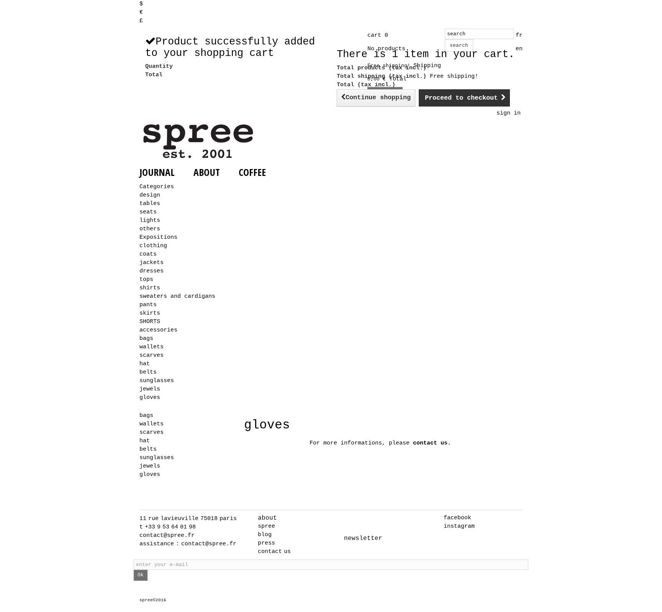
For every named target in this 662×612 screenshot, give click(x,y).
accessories (158, 330)
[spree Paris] (199, 141)
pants (148, 305)
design (149, 195)
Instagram (459, 526)
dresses (151, 271)
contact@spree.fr (167, 535)
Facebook (457, 518)
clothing (153, 246)
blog (265, 535)
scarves (151, 355)
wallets (151, 347)
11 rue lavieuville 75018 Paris (188, 518)
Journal (157, 172)
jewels (149, 389)
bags (146, 338)
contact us (274, 551)
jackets (151, 262)
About (206, 172)
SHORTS (149, 321)
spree (266, 526)
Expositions (158, 237)
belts (148, 372)
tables (149, 203)
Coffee (252, 172)
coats (148, 254)
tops (146, 279)
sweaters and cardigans (177, 296)
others (149, 229)
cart (377, 35)
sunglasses (156, 380)
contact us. (432, 443)
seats (148, 212)
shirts (149, 288)
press (266, 543)
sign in (508, 113)
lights (149, 220)
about (267, 518)
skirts (149, 313)
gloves (149, 397)
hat (144, 364)
